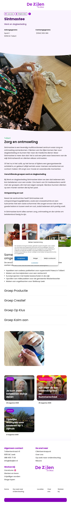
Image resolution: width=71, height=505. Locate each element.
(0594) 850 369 (42, 33)
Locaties (40, 489)
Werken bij (61, 490)
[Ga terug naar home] (51, 468)
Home (6, 489)
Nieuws (39, 461)
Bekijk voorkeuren (50, 258)
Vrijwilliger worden (12, 476)
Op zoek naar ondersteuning (48, 457)
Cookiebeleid (34, 262)
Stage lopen (9, 479)
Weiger (35, 258)
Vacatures (10, 470)
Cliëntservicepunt (43, 451)
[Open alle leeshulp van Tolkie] (29, 14)
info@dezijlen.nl (11, 461)
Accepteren (21, 258)
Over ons (39, 454)
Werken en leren (11, 473)
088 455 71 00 (10, 457)
